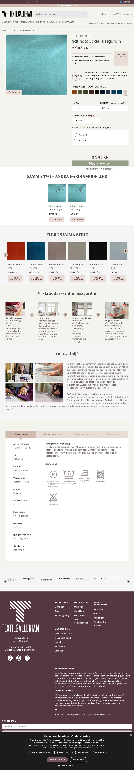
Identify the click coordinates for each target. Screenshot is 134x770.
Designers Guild (81, 36)
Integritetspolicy (97, 748)
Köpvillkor (79, 611)
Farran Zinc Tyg (116, 266)
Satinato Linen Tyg (56, 266)
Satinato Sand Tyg (15, 266)
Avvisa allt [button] (78, 760)
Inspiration (98, 617)
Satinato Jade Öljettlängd (77, 208)
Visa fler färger (126, 93)
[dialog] (67, 751)
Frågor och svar (82, 434)
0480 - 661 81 (24, 647)
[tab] (20, 434)
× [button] (131, 735)
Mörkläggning (62, 615)
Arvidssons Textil (63, 633)
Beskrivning (21, 434)
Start (5, 30)
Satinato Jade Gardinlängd (56, 208)
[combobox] (61, 14)
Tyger (58, 611)
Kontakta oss (81, 615)
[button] (67, 765)
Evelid (58, 642)
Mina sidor (110, 15)
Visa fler (59, 650)
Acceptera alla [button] (57, 760)
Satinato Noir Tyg (97, 266)
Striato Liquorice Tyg (76, 266)
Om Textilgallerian (81, 621)
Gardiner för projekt (99, 624)
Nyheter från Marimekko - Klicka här (67, 6)
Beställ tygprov (121, 56)
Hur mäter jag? (117, 103)
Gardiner (59, 606)
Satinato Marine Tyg (35, 266)
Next (127, 251)
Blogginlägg (99, 609)
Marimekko (60, 646)
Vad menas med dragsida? (99, 127)
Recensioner (112, 434)
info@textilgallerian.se (24, 649)
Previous (7, 255)
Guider (96, 613)
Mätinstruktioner (51, 434)
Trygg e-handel (31, 2)
